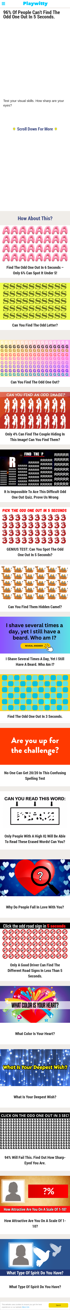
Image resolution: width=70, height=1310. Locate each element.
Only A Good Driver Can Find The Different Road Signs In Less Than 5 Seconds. (35, 970)
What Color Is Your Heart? (35, 1033)
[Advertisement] (35, 59)
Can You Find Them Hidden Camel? (35, 606)
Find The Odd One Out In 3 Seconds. (35, 716)
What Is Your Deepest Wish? (35, 1096)
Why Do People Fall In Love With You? (35, 907)
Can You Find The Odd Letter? (35, 325)
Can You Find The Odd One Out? (35, 382)
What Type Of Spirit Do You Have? (35, 1286)
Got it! (58, 1305)
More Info (25, 1307)
